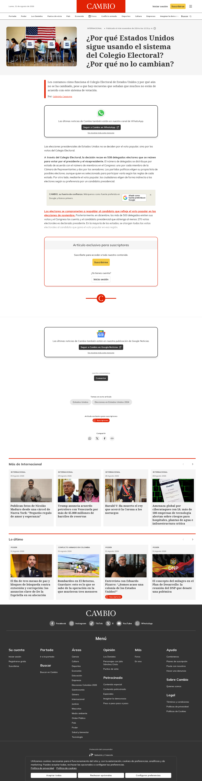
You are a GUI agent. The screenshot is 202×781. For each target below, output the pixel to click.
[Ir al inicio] (101, 6)
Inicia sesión (101, 279)
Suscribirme (101, 262)
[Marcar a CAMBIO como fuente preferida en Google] (134, 198)
